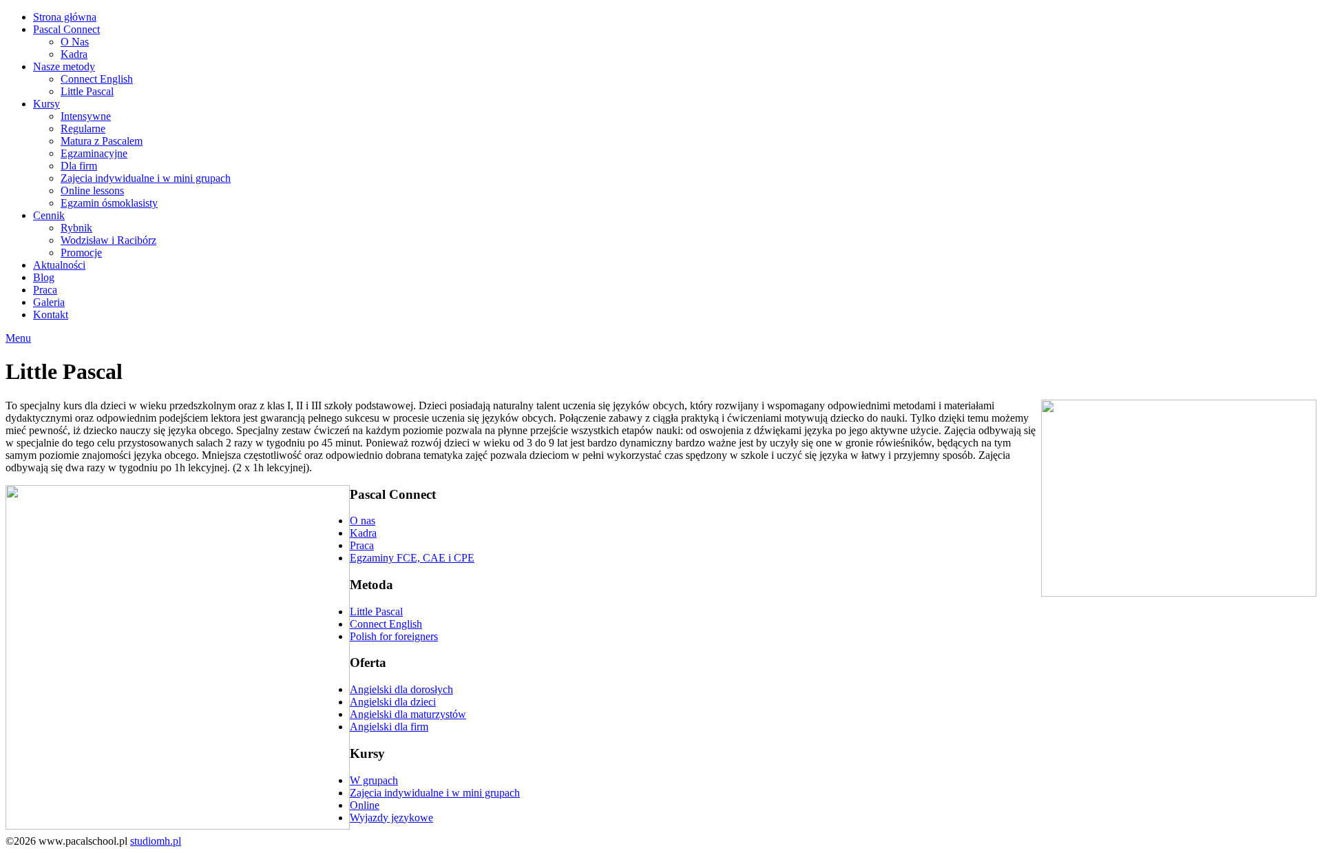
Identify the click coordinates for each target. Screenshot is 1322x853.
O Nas (75, 42)
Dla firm (79, 166)
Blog (43, 277)
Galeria (49, 302)
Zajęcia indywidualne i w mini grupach (146, 178)
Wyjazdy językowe (391, 817)
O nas (362, 520)
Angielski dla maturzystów (408, 714)
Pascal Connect (66, 29)
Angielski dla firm (389, 726)
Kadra (74, 54)
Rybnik (76, 228)
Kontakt (50, 314)
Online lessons (92, 190)
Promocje (81, 252)
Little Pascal (87, 91)
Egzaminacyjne (94, 153)
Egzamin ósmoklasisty (109, 203)
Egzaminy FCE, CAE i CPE (412, 558)
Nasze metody (64, 66)
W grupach (374, 780)
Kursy (46, 104)
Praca (45, 290)
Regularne (83, 128)
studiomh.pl (155, 841)
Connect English (97, 79)
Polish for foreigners (394, 636)
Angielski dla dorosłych (401, 689)
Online (364, 805)
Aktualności (59, 265)
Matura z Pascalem (102, 141)
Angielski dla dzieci (393, 702)
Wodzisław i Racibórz (108, 240)
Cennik (49, 215)
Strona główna (64, 17)
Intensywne (86, 116)
